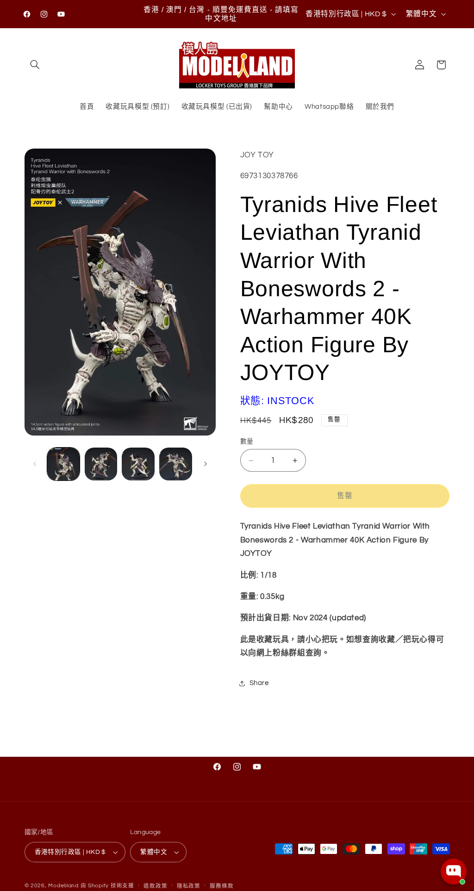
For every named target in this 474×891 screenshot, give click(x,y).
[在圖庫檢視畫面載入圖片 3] (138, 464)
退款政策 (155, 886)
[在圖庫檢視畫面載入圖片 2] (101, 464)
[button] (35, 64)
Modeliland (63, 885)
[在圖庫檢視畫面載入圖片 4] (175, 464)
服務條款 (221, 886)
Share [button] (259, 682)
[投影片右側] (205, 464)
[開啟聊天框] (454, 872)
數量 (247, 441)
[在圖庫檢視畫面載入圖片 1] (63, 464)
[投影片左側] (35, 464)
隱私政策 (188, 886)
